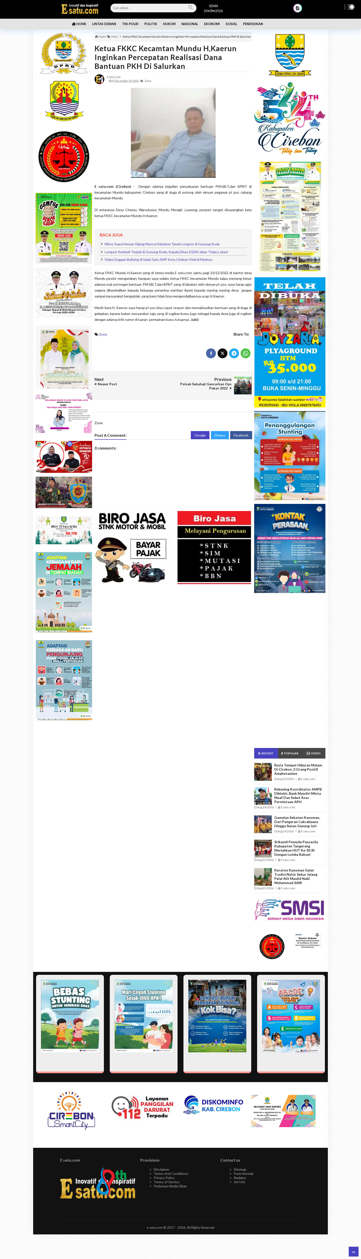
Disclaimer (161, 1169)
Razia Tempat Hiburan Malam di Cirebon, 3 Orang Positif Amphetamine (298, 769)
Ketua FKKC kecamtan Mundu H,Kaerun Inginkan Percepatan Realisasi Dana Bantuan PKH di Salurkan (166, 57)
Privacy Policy (164, 1178)
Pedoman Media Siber (170, 1186)
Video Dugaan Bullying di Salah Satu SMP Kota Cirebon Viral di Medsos (158, 259)
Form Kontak (243, 1173)
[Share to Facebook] (211, 353)
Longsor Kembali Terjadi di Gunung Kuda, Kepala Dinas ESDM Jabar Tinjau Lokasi (166, 252)
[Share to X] (222, 353)
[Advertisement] (64, 802)
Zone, (148, 80)
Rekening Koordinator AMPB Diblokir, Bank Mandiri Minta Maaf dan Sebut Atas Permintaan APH (298, 795)
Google (200, 435)
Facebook (241, 435)
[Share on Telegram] (234, 353)
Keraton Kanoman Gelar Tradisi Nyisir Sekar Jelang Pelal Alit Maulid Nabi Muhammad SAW (295, 876)
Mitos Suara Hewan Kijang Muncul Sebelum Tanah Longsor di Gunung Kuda (162, 244)
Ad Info (239, 1182)
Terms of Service (167, 1182)
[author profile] (99, 78)
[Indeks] (297, 8)
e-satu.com (155, 1227)
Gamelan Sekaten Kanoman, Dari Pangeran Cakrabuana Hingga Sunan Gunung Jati (297, 821)
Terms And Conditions (171, 1173)
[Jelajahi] (350, 6)
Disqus (220, 435)
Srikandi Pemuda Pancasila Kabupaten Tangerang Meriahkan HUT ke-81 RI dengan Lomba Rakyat (296, 848)
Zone (103, 334)
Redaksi (240, 1178)
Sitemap (240, 1169)
